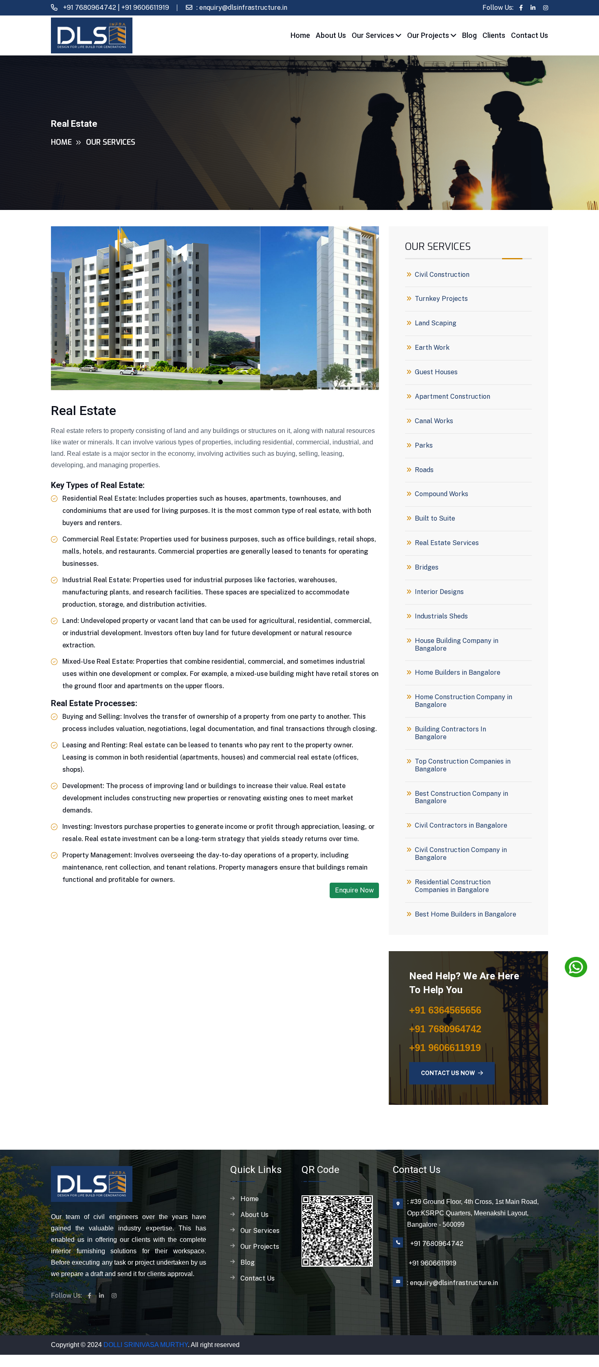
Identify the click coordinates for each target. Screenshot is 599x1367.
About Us (331, 35)
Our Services (374, 35)
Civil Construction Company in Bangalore (461, 853)
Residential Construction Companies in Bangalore (453, 886)
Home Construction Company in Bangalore (463, 701)
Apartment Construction (452, 396)
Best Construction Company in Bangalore (461, 797)
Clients (493, 35)
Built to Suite (435, 518)
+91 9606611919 (145, 7)
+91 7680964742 (89, 7)
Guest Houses (436, 372)
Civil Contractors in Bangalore (461, 825)
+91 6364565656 (445, 1010)
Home (300, 35)
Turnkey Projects (441, 299)
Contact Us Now (448, 1073)
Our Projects (429, 35)
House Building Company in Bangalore (456, 644)
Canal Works (434, 421)
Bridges (426, 567)
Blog (469, 35)
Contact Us (529, 35)
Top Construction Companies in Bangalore (463, 765)
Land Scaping (435, 323)
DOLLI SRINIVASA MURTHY (146, 1344)
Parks (424, 445)
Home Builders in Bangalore (457, 672)
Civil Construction (442, 274)
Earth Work (432, 347)
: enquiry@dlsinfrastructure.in (241, 7)
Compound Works (441, 494)
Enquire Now (354, 890)
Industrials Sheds (441, 616)
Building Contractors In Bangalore (450, 733)
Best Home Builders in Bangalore (465, 914)
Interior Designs (439, 592)
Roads (424, 470)
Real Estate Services (447, 543)
